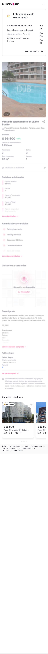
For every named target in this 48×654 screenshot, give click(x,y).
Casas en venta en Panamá (18, 34)
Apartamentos (37, 447)
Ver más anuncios (32, 51)
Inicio (4, 447)
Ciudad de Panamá (25, 449)
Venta (26, 447)
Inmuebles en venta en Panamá (20, 30)
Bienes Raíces (15, 447)
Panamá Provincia (8, 449)
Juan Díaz (5, 450)
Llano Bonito (18, 450)
